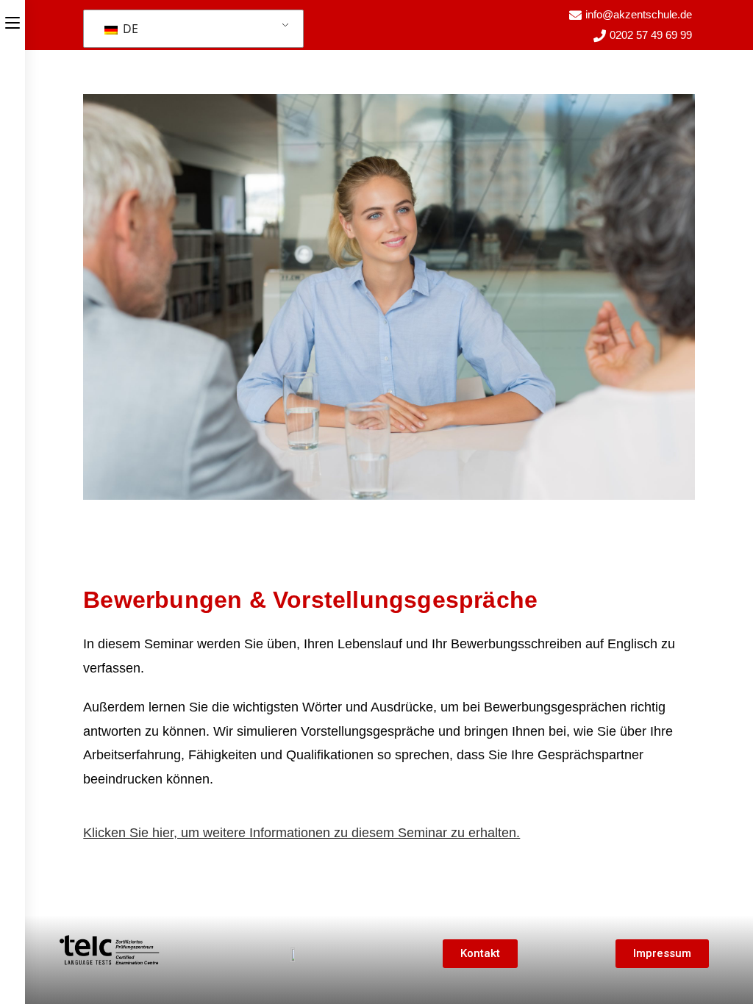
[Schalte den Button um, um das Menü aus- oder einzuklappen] (12, 19)
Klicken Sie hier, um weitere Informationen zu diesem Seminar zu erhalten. (301, 832)
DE (129, 29)
